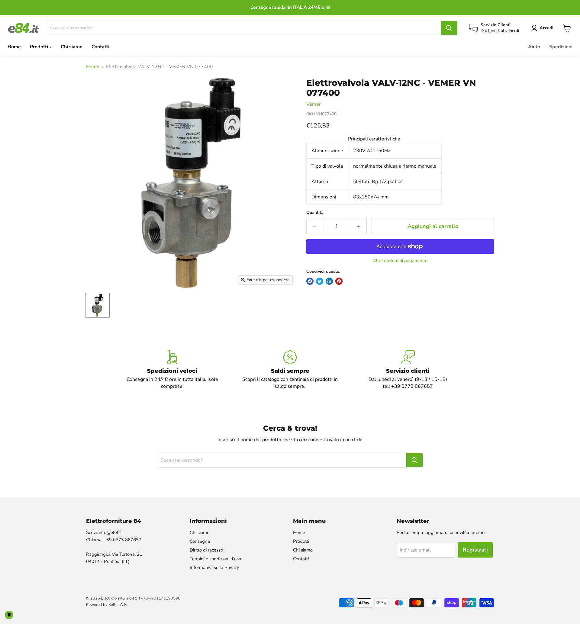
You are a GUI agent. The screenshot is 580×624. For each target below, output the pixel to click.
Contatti (100, 46)
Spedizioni (560, 46)
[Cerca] (449, 28)
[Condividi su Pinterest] (339, 281)
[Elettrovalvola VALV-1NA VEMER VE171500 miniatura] (97, 305)
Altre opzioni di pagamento (400, 260)
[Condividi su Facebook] (310, 281)
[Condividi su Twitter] (319, 281)
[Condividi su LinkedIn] (329, 281)
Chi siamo (71, 46)
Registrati (475, 549)
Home (14, 46)
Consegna (200, 541)
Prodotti (39, 46)
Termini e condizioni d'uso (215, 559)
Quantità (315, 212)
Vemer (313, 104)
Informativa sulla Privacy (214, 567)
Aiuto (534, 46)
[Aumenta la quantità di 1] (359, 226)
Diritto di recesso (206, 550)
